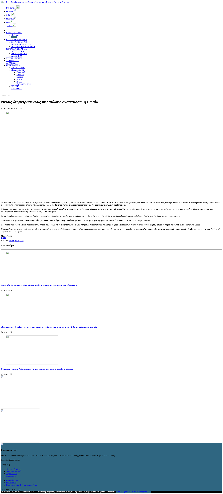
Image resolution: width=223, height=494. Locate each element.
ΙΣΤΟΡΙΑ (15, 86)
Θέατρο (20, 77)
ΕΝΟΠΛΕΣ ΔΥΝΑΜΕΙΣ (16, 40)
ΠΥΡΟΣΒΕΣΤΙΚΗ (19, 53)
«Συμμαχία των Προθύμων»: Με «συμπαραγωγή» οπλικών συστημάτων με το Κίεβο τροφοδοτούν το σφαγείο (49, 327)
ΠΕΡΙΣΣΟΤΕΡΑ (13, 65)
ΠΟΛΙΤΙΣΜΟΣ (17, 70)
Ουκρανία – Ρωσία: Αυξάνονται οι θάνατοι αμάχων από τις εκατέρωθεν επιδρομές (37, 369)
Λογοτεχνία (21, 79)
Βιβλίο (19, 81)
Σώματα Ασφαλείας (14, 471)
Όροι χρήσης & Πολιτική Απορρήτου (21, 485)
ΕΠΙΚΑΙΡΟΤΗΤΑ (14, 33)
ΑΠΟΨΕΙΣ (10, 63)
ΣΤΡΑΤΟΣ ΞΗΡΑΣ (19, 42)
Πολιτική (15, 35)
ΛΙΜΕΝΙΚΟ (16, 56)
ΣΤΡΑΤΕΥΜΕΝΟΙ (14, 58)
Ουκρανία (19, 240)
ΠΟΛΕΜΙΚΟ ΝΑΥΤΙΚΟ (21, 44)
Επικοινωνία (11, 483)
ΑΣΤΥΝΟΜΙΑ (17, 51)
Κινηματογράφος (23, 84)
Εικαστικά (21, 72)
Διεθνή (14, 37)
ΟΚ (149, 492)
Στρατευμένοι (11, 474)
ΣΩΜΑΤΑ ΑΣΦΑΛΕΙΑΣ (16, 49)
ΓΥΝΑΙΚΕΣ (16, 88)
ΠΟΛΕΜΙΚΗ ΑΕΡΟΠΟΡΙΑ (23, 47)
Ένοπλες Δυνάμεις (13, 469)
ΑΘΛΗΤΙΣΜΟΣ (18, 67)
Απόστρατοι (11, 476)
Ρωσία (11, 240)
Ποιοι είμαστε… (13, 480)
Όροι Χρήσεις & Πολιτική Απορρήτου (132, 492)
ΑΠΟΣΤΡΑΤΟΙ (12, 60)
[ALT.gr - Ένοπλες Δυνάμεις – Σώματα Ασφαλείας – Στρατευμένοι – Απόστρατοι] (35, 2)
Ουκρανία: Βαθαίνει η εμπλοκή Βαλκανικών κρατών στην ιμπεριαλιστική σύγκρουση (39, 285)
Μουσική (20, 74)
